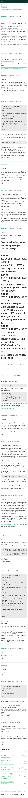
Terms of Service (21, 791)
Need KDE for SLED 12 (7, 782)
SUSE (2, 1)
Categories (7, 791)
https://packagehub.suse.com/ (7, 61)
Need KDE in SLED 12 (7, 755)
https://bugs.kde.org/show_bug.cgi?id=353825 (11, 524)
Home (2, 791)
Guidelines (13, 791)
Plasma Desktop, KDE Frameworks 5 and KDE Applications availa (7, 775)
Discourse (9, 794)
